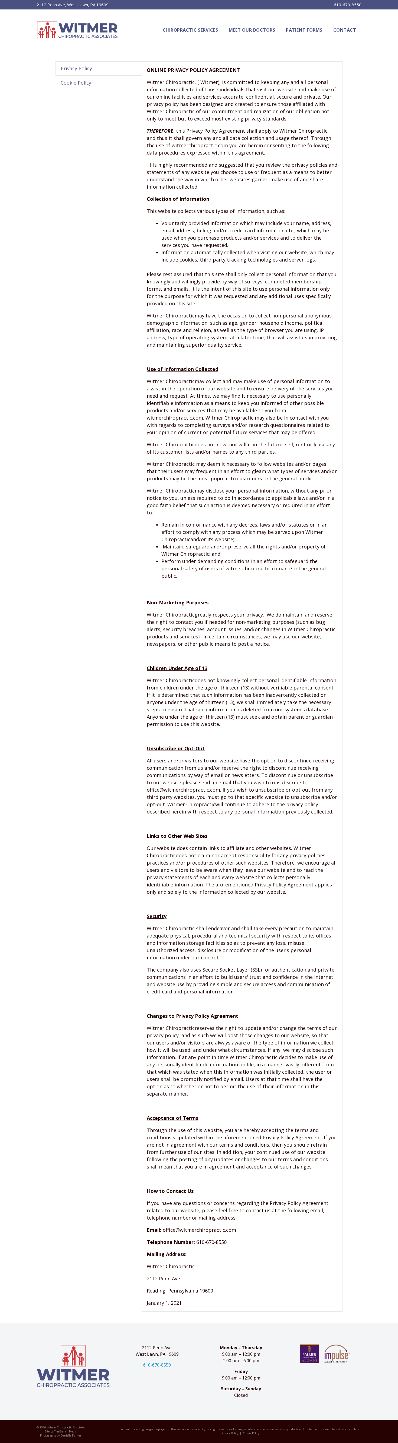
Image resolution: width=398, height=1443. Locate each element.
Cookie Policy (251, 1433)
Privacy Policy (230, 1433)
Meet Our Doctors (252, 30)
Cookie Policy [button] (76, 82)
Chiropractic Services (190, 30)
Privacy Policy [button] (76, 68)
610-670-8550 (347, 4)
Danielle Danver (71, 1435)
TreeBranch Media (65, 1431)
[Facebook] (156, 1380)
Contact (344, 30)
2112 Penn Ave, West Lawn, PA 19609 (73, 4)
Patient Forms (304, 30)
